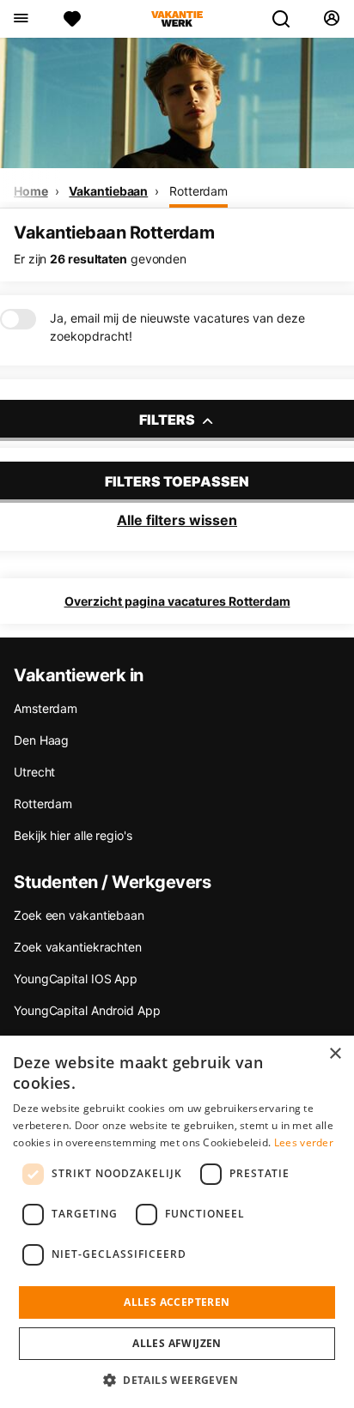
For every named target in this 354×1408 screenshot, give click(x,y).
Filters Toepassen (177, 481)
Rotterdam (198, 191)
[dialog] (177, 1222)
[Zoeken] (288, 18)
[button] (177, 1379)
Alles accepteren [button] (176, 1302)
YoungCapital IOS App (75, 978)
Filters (168, 419)
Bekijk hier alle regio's (73, 835)
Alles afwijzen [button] (177, 1343)
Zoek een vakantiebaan (79, 915)
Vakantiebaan (108, 191)
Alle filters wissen (177, 520)
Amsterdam (45, 708)
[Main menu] (20, 19)
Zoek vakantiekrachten (78, 947)
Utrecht (34, 771)
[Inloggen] (331, 19)
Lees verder (303, 1142)
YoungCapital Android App (87, 1010)
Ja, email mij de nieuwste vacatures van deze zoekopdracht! (177, 327)
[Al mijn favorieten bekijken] (72, 18)
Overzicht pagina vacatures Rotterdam (177, 601)
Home (31, 191)
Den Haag (41, 740)
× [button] (334, 1054)
